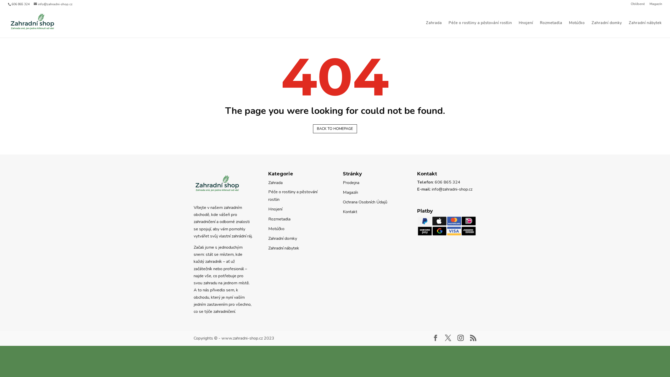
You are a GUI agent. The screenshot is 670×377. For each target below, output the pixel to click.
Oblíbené (638, 4)
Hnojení (526, 23)
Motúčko (577, 23)
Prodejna (351, 192)
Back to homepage (335, 137)
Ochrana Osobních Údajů (365, 211)
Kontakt (350, 221)
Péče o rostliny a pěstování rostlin (480, 23)
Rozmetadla (551, 23)
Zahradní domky (606, 23)
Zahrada (434, 23)
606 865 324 (21, 4)
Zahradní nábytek (645, 23)
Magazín (656, 4)
